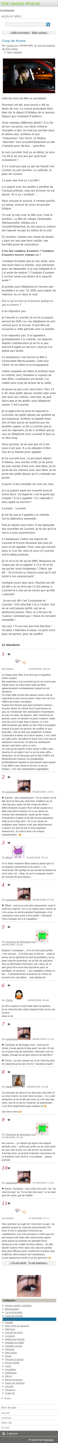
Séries (7, 1398)
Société (9, 1386)
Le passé (10, 1336)
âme (9, 52)
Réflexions (11, 1373)
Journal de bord (14, 1332)
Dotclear (48, 1440)
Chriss (9, 1000)
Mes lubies (11, 1352)
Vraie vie (10, 1393)
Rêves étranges (13, 1379)
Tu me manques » (38, 1263)
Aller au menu (11, 16)
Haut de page (8, 1407)
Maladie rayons (13, 1346)
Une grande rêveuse (20, 3)
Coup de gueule (14, 1315)
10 (5, 1168)
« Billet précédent (20, 32)
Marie (8, 1086)
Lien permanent (46, 45)
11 (5, 1203)
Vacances (10, 1389)
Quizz (8, 1366)
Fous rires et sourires (17, 1326)
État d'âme (12, 49)
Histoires (10, 1329)
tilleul (8, 857)
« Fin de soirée (18, 1263)
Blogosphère (12, 1309)
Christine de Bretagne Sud (20, 942)
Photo (8, 1356)
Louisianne (12, 45)
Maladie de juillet (14, 1342)
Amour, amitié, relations (18, 1305)
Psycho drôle (12, 1362)
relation (17, 52)
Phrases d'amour (14, 1359)
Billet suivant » (40, 32)
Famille (9, 1322)
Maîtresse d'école (15, 1339)
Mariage (9, 1349)
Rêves (8, 1376)
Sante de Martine (15, 1383)
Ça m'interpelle (13, 1312)
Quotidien (10, 1369)
